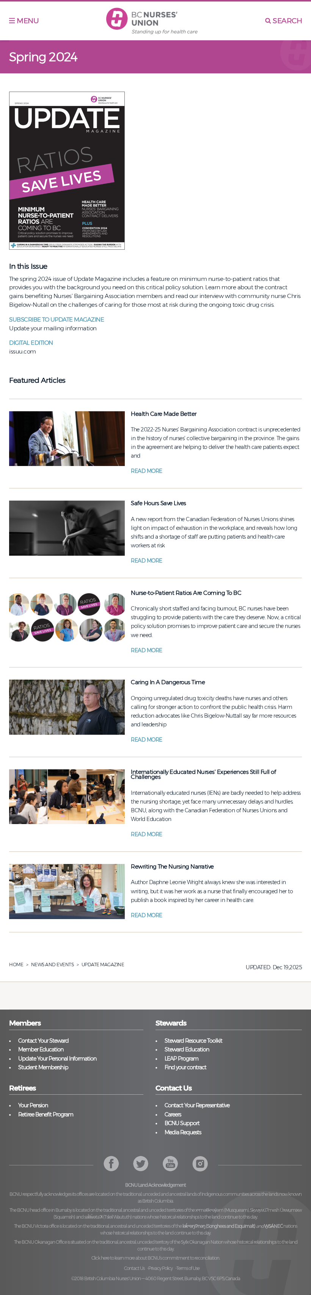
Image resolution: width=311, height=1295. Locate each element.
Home (16, 964)
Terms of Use (187, 1268)
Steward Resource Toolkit (193, 1040)
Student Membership (43, 1067)
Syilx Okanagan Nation (202, 1242)
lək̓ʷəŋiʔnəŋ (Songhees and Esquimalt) (218, 1226)
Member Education (40, 1049)
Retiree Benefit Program (45, 1114)
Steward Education (187, 1049)
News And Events (52, 964)
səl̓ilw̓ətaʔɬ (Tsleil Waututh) (108, 1217)
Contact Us (134, 1268)
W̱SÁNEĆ (273, 1226)
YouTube (200, 1163)
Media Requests (183, 1132)
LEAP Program (181, 1058)
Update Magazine (103, 964)
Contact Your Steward (43, 1040)
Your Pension (33, 1105)
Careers (173, 1114)
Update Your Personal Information (57, 1058)
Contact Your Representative (197, 1105)
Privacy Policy (160, 1268)
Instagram (170, 1163)
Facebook (111, 1163)
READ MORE (146, 471)
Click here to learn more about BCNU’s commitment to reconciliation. (155, 1258)
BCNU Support (182, 1123)
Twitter (141, 1163)
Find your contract (185, 1067)
